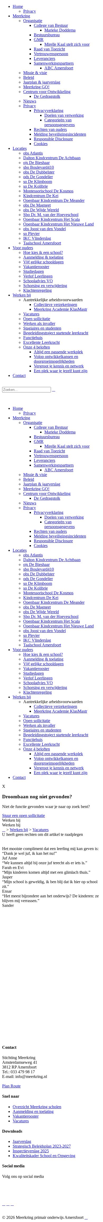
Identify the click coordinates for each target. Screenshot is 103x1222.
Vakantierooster (36, 668)
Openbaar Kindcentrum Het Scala (51, 621)
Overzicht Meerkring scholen (37, 1107)
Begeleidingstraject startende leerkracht (55, 735)
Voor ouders (23, 649)
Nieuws (29, 503)
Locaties (20, 550)
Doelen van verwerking (64, 517)
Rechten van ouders (50, 531)
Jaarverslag (22, 1141)
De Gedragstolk (47, 498)
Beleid (28, 479)
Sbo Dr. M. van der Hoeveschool (50, 616)
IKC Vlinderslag (37, 640)
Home (18, 408)
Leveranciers (44, 460)
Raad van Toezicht (49, 451)
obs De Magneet (37, 607)
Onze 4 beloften (36, 749)
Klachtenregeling (37, 692)
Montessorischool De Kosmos (48, 593)
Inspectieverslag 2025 (31, 1151)
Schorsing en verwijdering (45, 687)
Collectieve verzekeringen (55, 706)
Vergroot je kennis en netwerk (59, 768)
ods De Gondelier (38, 578)
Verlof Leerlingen (38, 678)
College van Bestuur (51, 427)
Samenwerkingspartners (54, 465)
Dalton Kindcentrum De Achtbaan (52, 560)
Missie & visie (35, 474)
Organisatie (32, 422)
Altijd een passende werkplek (58, 753)
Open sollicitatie (36, 720)
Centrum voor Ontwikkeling (47, 493)
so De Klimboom (37, 583)
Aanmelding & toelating (43, 659)
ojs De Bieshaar (36, 564)
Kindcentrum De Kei (40, 597)
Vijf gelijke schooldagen (43, 664)
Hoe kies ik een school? (43, 654)
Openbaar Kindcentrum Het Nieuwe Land (58, 626)
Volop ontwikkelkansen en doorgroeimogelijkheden (56, 760)
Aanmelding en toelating (33, 1111)
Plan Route (11, 1086)
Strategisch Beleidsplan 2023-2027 (42, 1146)
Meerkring (21, 418)
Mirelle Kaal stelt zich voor (67, 446)
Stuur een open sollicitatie (23, 815)
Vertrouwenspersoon (51, 455)
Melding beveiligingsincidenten (60, 536)
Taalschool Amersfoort (42, 645)
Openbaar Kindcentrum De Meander (54, 602)
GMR (39, 441)
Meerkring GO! (36, 489)
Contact (19, 777)
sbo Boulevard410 (38, 569)
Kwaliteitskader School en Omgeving (44, 1155)
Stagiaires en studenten (42, 730)
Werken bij (22, 697)
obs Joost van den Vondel (44, 630)
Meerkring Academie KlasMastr (60, 711)
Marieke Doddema (60, 432)
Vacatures (31, 716)
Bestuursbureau (47, 436)
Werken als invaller (39, 725)
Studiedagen (33, 673)
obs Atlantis (33, 555)
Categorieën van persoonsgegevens (59, 524)
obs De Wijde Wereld (41, 612)
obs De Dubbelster (38, 574)
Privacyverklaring (48, 512)
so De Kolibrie (35, 588)
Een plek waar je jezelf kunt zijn (60, 772)
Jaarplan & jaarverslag (41, 484)
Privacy (29, 413)
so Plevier (31, 635)
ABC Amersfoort (58, 470)
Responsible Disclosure (53, 541)
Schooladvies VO (38, 683)
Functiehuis (33, 739)
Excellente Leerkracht (41, 744)
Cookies (41, 545)
